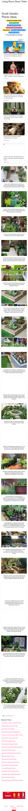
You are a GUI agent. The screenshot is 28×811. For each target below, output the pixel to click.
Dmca (6, 806)
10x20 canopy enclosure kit (14, 25)
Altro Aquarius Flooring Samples (10, 765)
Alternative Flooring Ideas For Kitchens (11, 753)
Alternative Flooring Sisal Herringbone (11, 774)
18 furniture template (14, 32)
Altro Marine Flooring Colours (9, 759)
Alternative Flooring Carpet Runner (10, 771)
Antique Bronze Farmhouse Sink (10, 726)
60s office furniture (14, 23)
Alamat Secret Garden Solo (8, 741)
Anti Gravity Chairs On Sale (8, 768)
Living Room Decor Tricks (14, 1)
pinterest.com (10, 715)
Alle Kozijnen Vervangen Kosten (10, 744)
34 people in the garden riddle (14, 20)
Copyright (14, 808)
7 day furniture (6, 30)
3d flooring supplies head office (14, 27)
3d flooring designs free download (14, 35)
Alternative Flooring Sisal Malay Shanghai (12, 747)
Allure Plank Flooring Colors (9, 750)
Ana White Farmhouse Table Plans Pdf (11, 723)
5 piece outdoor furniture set (18, 30)
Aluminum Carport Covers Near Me (10, 762)
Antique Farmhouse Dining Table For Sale (12, 735)
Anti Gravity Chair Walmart (8, 729)
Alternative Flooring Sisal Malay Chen (11, 732)
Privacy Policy (20, 806)
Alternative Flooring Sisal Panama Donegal (12, 780)
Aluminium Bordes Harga (8, 777)
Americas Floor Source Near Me (10, 738)
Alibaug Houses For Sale (8, 756)
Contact (12, 806)
